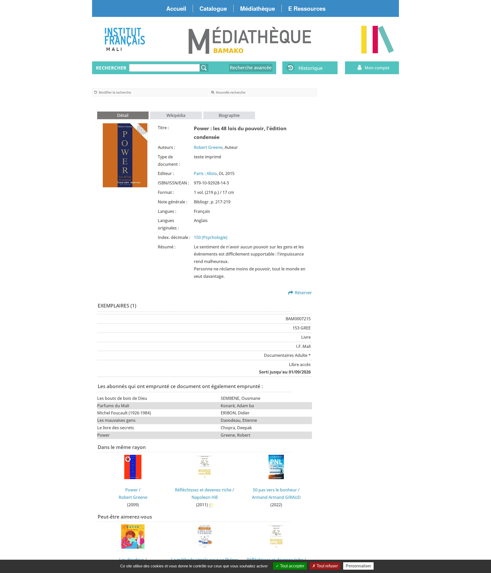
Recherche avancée (251, 67)
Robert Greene (208, 147)
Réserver (303, 292)
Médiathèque (257, 8)
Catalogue (213, 8)
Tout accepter (291, 566)
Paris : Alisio (205, 173)
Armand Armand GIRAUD (276, 497)
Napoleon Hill (205, 497)
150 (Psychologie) (210, 237)
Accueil (176, 8)
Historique (310, 67)
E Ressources (307, 8)
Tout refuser (327, 566)
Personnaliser (358, 566)
